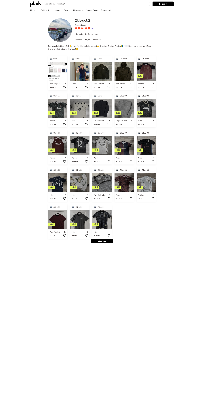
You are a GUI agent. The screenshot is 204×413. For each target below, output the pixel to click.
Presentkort (106, 10)
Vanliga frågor (92, 10)
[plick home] (35, 4)
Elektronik (45, 10)
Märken (58, 10)
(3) (92, 28)
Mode (32, 10)
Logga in (163, 4)
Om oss (67, 10)
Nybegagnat (78, 10)
